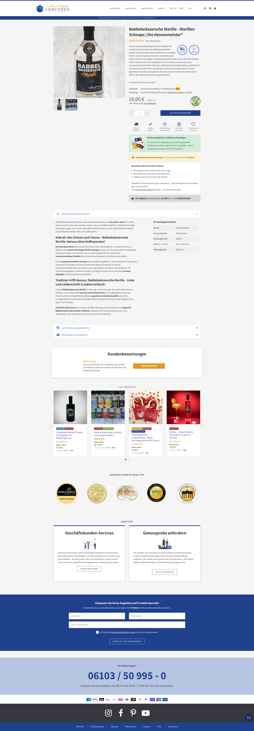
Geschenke (115, 8)
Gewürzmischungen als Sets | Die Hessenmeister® (108, 434)
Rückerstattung (97, 726)
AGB (159, 726)
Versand (79, 726)
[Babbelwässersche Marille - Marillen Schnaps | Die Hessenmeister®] (89, 62)
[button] (136, 40)
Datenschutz (130, 726)
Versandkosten (150, 103)
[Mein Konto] (215, 8)
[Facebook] (120, 713)
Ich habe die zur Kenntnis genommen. (129, 632)
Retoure (114, 726)
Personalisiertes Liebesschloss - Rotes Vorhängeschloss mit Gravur (145, 437)
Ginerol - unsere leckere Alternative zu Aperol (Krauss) (181, 434)
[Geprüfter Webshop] (195, 101)
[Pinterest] (133, 713)
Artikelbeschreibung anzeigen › (142, 82)
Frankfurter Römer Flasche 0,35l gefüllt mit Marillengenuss (69, 435)
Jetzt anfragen (164, 572)
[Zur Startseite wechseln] (52, 8)
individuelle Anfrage (145, 189)
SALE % (173, 8)
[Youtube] (145, 713)
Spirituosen (130, 8)
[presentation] (52, 426)
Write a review (149, 366)
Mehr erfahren (89, 568)
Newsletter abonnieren (127, 641)
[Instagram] (108, 713)
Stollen (161, 8)
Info (190, 8)
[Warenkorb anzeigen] (210, 8)
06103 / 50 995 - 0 (127, 675)
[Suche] (205, 8)
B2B (181, 8)
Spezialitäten (147, 8)
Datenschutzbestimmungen (123, 632)
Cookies (146, 726)
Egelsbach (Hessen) (176, 92)
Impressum (173, 726)
